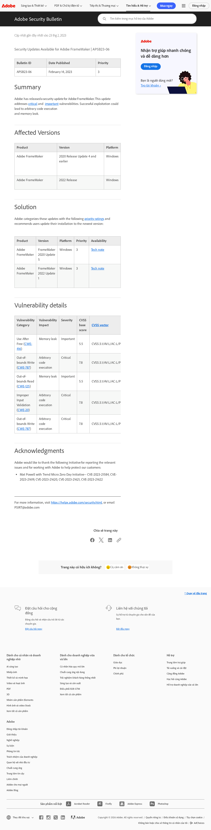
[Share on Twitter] (101, 541)
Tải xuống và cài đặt (176, 668)
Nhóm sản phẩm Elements (20, 700)
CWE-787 (24, 367)
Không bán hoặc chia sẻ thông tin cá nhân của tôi (163, 823)
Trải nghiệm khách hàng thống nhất (78, 677)
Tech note (97, 250)
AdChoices (199, 823)
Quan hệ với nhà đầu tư (18, 762)
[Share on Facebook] (92, 541)
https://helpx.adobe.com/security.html (76, 502)
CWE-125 (24, 386)
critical (32, 104)
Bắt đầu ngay (123, 628)
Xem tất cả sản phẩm (17, 711)
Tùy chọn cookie (194, 817)
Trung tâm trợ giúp (176, 662)
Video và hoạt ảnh (16, 683)
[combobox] (147, 19)
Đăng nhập (199, 5)
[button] (183, 5)
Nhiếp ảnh (12, 672)
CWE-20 (23, 410)
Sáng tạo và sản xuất (70, 683)
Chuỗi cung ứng (14, 768)
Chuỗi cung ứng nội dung (72, 672)
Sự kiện (10, 745)
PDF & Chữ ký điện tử (66, 5)
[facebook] (41, 817)
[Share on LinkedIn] (110, 541)
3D (8, 694)
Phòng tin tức (13, 751)
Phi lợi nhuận (119, 668)
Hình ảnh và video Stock (19, 705)
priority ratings (94, 219)
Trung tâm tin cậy (15, 773)
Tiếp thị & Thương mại (102, 5)
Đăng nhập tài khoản (17, 729)
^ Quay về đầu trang (195, 593)
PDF (9, 688)
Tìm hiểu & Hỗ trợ (137, 5)
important (52, 104)
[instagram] (48, 817)
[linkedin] (63, 817)
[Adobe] (8, 5)
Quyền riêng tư (153, 817)
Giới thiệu (11, 734)
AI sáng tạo (12, 666)
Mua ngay (166, 6)
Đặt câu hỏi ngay (33, 628)
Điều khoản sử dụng (174, 817)
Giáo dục (117, 662)
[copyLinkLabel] (118, 541)
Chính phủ (118, 673)
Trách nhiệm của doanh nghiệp (22, 756)
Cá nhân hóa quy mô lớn (72, 666)
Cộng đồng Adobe (175, 673)
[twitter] (56, 817)
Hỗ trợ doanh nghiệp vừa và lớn (182, 684)
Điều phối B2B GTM (70, 688)
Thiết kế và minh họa (17, 677)
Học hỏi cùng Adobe (177, 679)
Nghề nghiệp (13, 740)
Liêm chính (12, 779)
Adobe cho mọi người (17, 784)
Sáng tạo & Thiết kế (32, 5)
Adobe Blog (12, 790)
